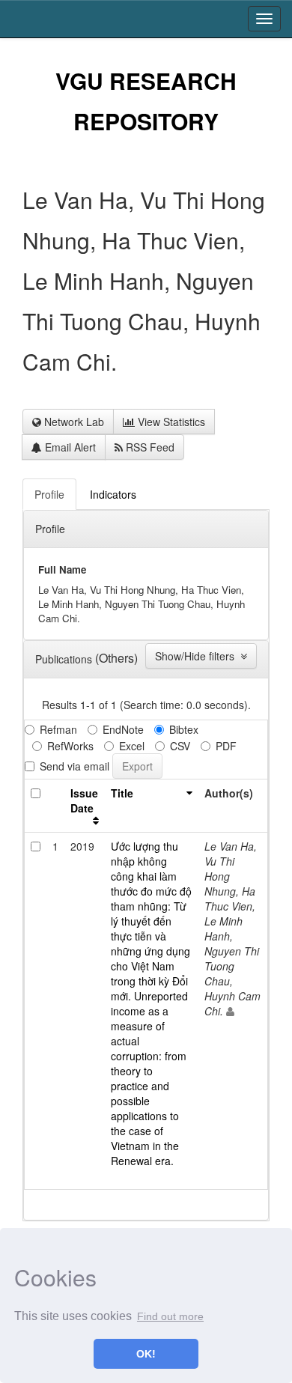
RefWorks (70, 745)
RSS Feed (148, 447)
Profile (50, 528)
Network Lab (72, 421)
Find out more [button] (170, 1316)
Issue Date (84, 800)
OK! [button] (146, 1354)
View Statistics (170, 421)
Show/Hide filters (197, 655)
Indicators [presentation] (113, 494)
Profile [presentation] (49, 494)
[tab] (50, 494)
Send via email (74, 766)
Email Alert (69, 447)
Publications (65, 658)
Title (122, 792)
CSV (180, 745)
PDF (226, 745)
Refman (58, 729)
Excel (132, 745)
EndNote (123, 729)
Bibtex (183, 729)
